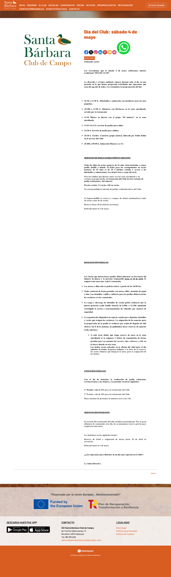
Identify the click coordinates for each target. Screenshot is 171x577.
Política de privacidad (126, 531)
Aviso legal (121, 528)
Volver (153, 473)
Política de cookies (125, 534)
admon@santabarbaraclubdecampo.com (81, 540)
